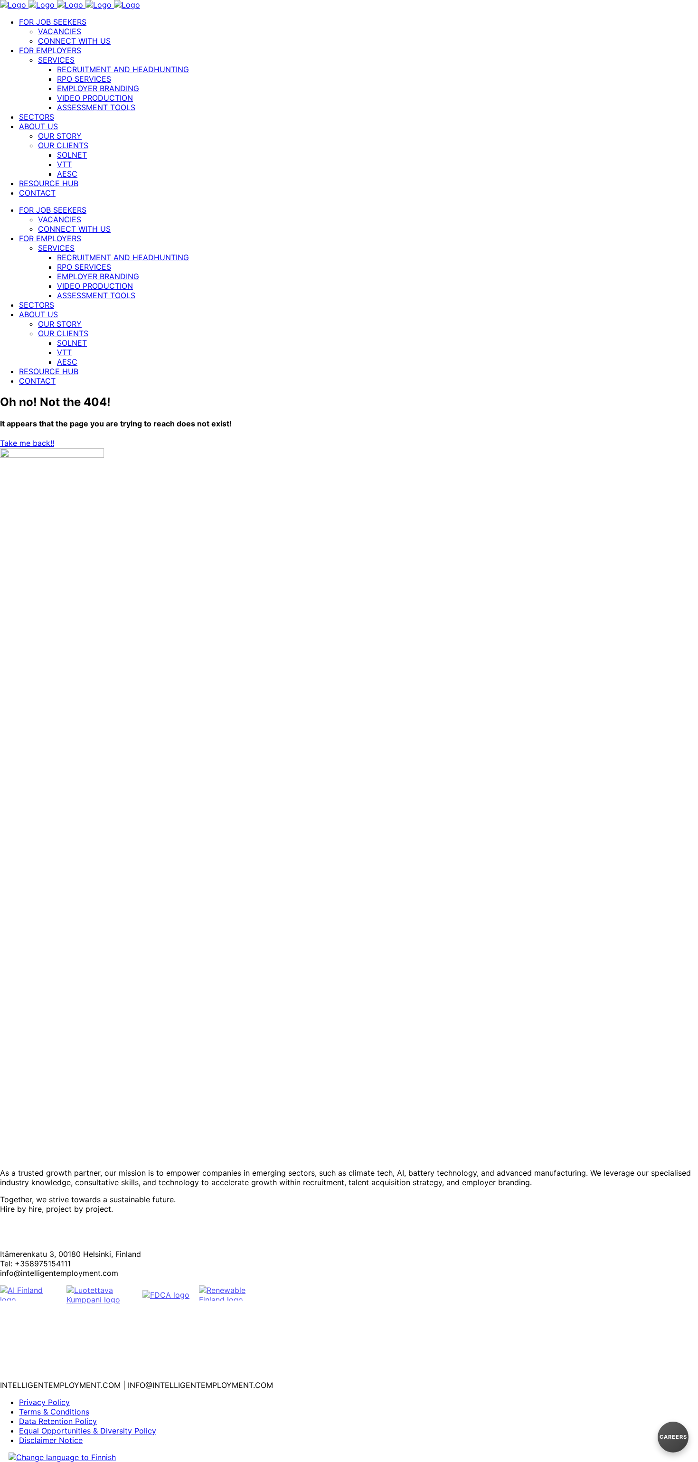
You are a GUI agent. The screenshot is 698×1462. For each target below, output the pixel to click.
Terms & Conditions (54, 1411)
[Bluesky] (349, 1327)
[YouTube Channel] (349, 1372)
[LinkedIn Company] (349, 1342)
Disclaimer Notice (51, 1440)
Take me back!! (27, 443)
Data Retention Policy (58, 1421)
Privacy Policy (44, 1402)
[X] (349, 1357)
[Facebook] (349, 1312)
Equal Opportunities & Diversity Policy (87, 1430)
